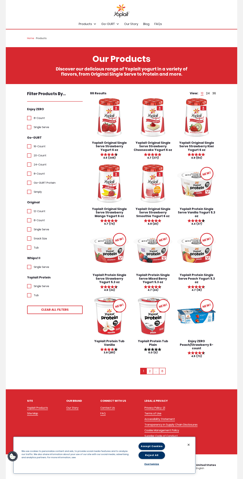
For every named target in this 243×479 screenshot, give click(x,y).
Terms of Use (152, 413)
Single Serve (41, 127)
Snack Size (40, 238)
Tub (36, 247)
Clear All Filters (55, 310)
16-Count (39, 146)
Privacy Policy (154, 408)
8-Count (39, 118)
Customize (151, 464)
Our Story (72, 408)
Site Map (32, 413)
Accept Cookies (152, 446)
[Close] (188, 444)
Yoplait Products (37, 408)
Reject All (151, 455)
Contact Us (107, 408)
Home (30, 38)
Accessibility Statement (159, 419)
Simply (38, 191)
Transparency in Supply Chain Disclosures (171, 425)
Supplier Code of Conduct (161, 436)
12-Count (39, 211)
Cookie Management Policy (161, 430)
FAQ (103, 413)
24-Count (40, 164)
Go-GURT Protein (45, 182)
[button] (12, 456)
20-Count (40, 155)
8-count (39, 220)
